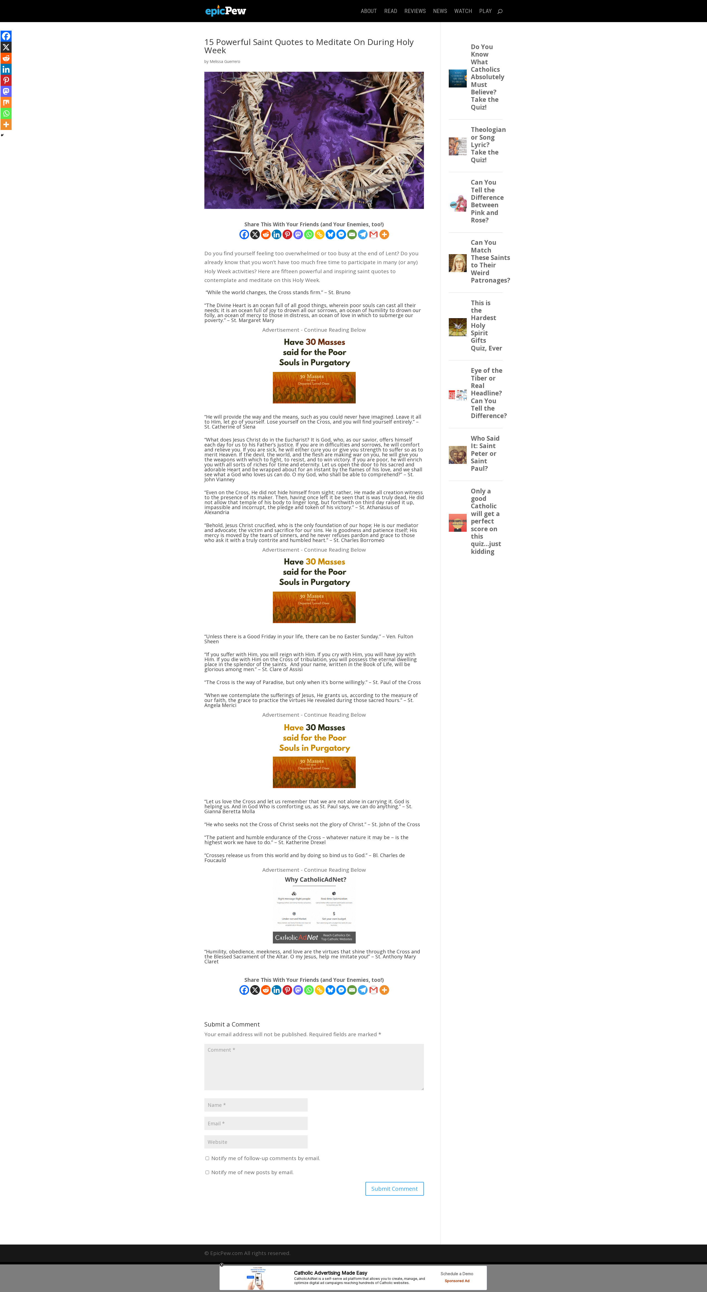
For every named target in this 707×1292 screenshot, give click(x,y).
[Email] (352, 234)
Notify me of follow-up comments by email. (265, 1158)
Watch (463, 11)
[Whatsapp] (309, 234)
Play (485, 11)
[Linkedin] (276, 234)
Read (390, 11)
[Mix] (6, 102)
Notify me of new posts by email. (252, 1172)
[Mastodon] (298, 234)
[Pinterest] (287, 234)
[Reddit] (266, 234)
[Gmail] (373, 234)
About (369, 11)
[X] (255, 234)
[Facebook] (244, 234)
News (440, 11)
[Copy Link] (320, 234)
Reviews (415, 11)
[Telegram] (363, 234)
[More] (384, 234)
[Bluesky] (330, 234)
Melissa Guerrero (225, 61)
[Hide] (2, 135)
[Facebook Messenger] (341, 234)
